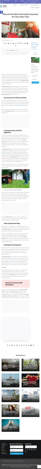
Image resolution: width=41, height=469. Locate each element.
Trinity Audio (12, 50)
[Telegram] (18, 43)
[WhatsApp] (15, 43)
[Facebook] (4, 43)
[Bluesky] (8, 43)
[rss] (2, 2)
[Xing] (27, 43)
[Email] (15, 45)
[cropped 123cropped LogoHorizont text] (3, 5)
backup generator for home (21, 105)
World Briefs (34, 49)
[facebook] (0, 0)
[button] (1, 12)
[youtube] (8, 0)
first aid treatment (13, 261)
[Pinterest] (22, 43)
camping (3, 152)
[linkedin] (0, 2)
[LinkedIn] (13, 43)
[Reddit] (11, 43)
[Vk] (25, 43)
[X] (6, 43)
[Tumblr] (20, 43)
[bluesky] (6, 0)
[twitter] (2, 0)
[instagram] (4, 0)
